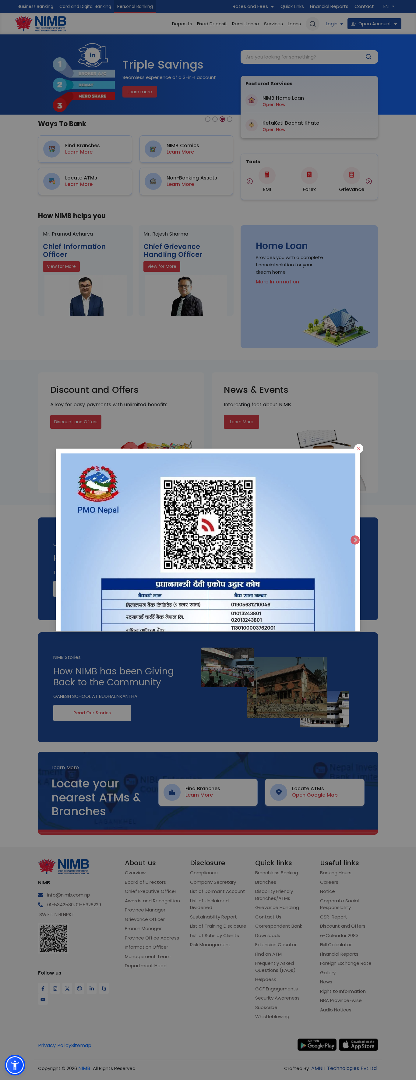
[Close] (358, 448)
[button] (15, 1065)
